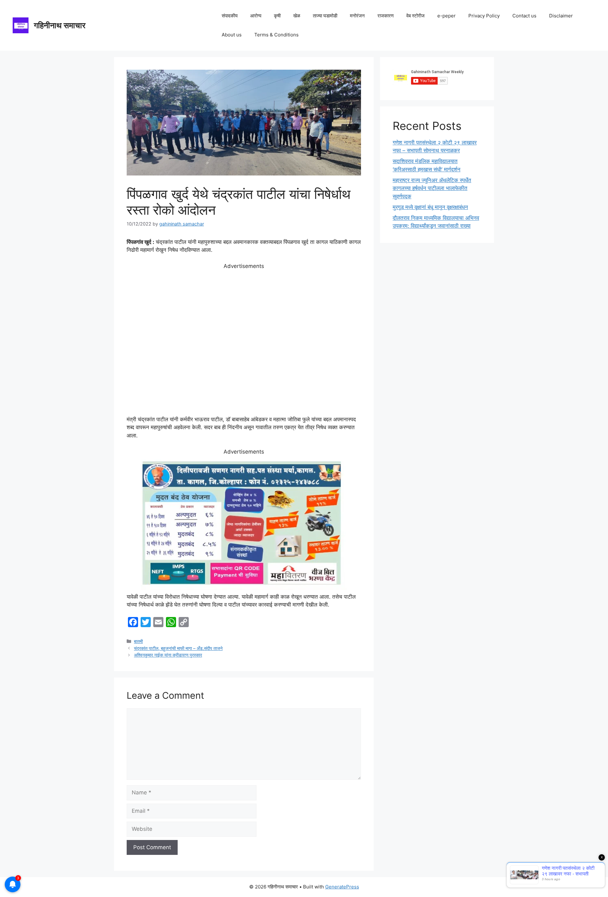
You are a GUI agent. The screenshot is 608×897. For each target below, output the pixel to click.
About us (232, 35)
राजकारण (385, 16)
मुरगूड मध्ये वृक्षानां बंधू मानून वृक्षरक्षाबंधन (430, 207)
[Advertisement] (244, 343)
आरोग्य (255, 16)
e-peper (446, 16)
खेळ (296, 16)
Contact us (524, 16)
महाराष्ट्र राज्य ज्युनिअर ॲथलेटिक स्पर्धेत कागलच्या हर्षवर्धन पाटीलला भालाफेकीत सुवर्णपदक (432, 188)
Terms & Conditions (276, 35)
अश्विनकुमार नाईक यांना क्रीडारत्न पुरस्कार (168, 655)
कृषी (277, 16)
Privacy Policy (484, 16)
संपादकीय (230, 16)
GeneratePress (342, 887)
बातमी (138, 641)
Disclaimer (561, 16)
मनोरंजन (357, 16)
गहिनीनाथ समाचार (60, 25)
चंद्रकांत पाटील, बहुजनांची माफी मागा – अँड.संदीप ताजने (178, 648)
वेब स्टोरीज (415, 16)
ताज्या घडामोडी (325, 16)
